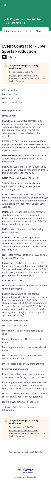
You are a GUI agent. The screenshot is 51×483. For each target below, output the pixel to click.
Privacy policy (19, 477)
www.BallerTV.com (16, 407)
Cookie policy (32, 477)
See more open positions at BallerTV (25, 452)
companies (16, 31)
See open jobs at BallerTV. (21, 72)
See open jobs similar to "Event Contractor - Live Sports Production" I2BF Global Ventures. (27, 78)
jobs (6, 31)
